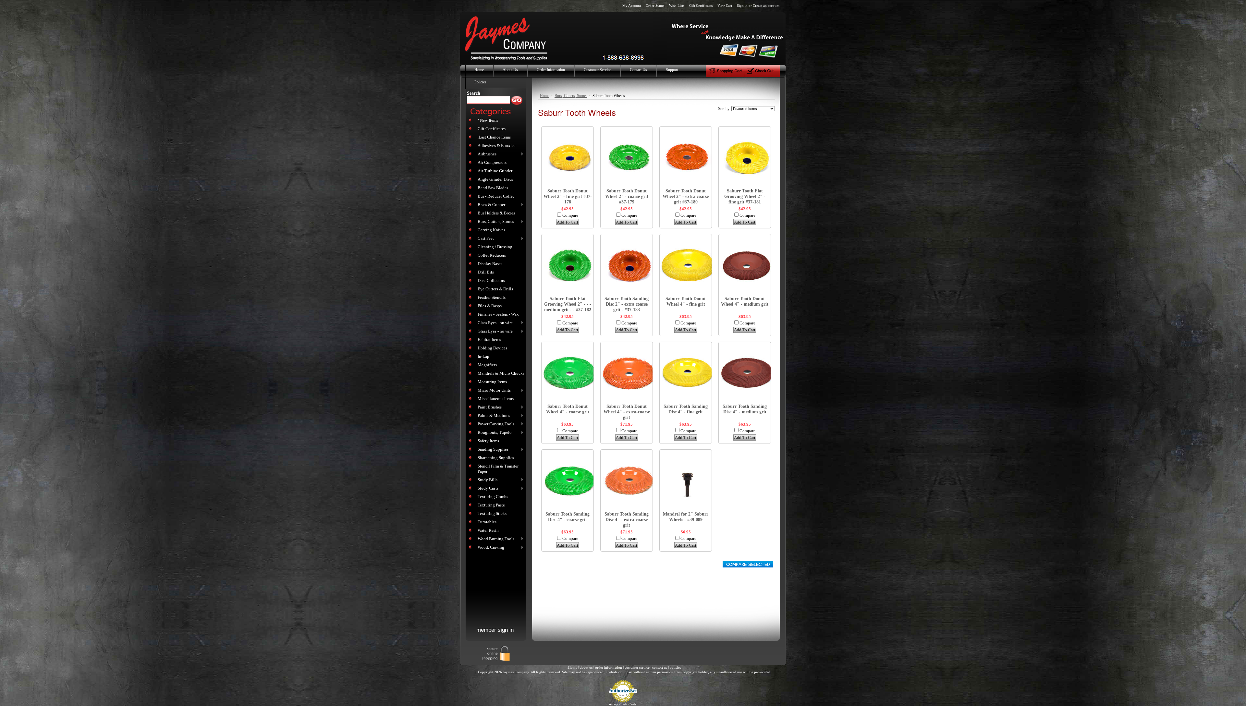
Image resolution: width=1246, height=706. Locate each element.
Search (473, 93)
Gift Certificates (701, 5)
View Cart (724, 5)
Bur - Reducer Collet (496, 196)
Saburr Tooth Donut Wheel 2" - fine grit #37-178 (568, 196)
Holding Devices (492, 348)
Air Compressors (492, 162)
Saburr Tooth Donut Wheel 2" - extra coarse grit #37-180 (686, 196)
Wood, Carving (489, 547)
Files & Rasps (490, 305)
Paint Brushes (488, 407)
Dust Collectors (491, 280)
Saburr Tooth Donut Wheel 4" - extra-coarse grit (627, 412)
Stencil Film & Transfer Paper (498, 469)
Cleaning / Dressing (495, 246)
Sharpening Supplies (496, 457)
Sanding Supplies (491, 449)
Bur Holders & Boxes (496, 213)
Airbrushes (485, 154)
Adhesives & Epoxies (496, 145)
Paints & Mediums (492, 416)
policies (675, 667)
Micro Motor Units (493, 390)
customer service (637, 667)
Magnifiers (487, 364)
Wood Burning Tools (494, 539)
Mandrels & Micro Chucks (501, 373)
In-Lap (483, 356)
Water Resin (488, 530)
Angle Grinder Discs (495, 179)
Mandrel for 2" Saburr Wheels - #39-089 (685, 516)
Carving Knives (491, 229)
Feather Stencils (492, 297)
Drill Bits (486, 272)
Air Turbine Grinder (495, 170)
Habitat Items (489, 339)
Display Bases (490, 263)
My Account (631, 5)
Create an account (766, 5)
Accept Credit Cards (623, 704)
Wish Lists (676, 5)
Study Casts (486, 488)
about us (586, 667)
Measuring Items (492, 381)
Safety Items (488, 440)
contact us (659, 667)
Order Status (655, 5)
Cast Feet (484, 238)
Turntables (487, 521)
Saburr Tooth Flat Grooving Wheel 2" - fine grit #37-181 (744, 196)
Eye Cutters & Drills (495, 288)
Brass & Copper (490, 205)
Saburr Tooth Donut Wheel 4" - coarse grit (567, 409)
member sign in (495, 630)
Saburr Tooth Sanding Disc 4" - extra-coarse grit (627, 519)
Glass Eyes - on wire (494, 323)
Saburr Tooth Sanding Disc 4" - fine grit (686, 409)
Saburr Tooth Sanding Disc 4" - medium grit (745, 409)
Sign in (742, 5)
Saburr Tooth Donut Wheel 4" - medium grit (744, 301)
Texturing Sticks (492, 513)
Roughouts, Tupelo (493, 432)
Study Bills (486, 480)
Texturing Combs (493, 496)
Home (544, 96)
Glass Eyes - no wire (494, 331)
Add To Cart (567, 222)
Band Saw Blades (493, 187)
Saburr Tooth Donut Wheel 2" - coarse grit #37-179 (626, 196)
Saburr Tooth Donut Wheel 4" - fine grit (686, 301)
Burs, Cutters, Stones (494, 222)
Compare (570, 215)
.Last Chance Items (494, 137)
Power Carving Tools (494, 424)
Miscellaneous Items (496, 398)
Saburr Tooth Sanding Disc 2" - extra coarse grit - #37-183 (627, 304)
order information (608, 667)
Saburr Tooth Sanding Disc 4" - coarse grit (567, 516)
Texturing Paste (491, 505)
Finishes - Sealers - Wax (498, 314)
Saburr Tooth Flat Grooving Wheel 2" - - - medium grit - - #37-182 (567, 304)
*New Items (488, 120)
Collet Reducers (492, 255)
